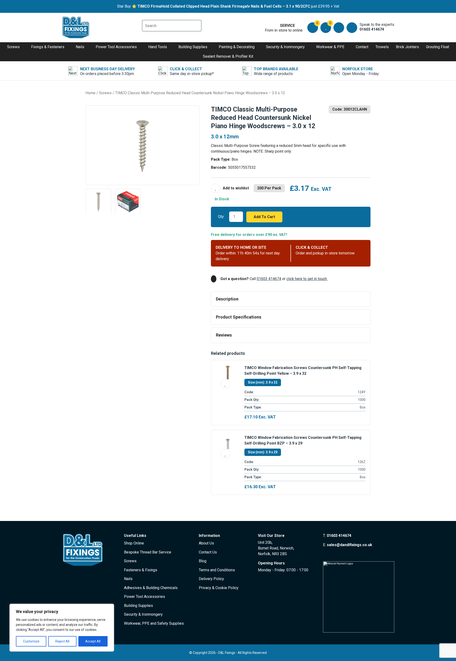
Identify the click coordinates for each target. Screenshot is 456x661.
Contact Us (208, 552)
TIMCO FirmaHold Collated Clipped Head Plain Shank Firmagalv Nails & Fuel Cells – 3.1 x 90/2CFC (224, 6)
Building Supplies (192, 47)
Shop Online (134, 543)
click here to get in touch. (307, 279)
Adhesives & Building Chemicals (151, 588)
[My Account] (338, 27)
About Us (206, 543)
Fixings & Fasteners (47, 47)
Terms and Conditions (217, 570)
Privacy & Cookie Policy (218, 588)
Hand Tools (157, 47)
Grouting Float (437, 47)
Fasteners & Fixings (140, 570)
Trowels (382, 47)
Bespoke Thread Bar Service (147, 552)
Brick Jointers (407, 47)
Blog (202, 561)
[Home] (76, 27)
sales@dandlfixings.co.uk (349, 545)
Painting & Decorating (237, 47)
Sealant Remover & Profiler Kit (228, 56)
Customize (31, 641)
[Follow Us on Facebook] (325, 554)
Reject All (62, 641)
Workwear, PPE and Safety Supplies (154, 623)
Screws (13, 47)
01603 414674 (269, 279)
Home (90, 93)
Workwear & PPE (330, 47)
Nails (80, 47)
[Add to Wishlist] (230, 188)
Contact (362, 47)
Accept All (92, 641)
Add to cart (264, 217)
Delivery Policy (211, 579)
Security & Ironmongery (285, 47)
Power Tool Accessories (116, 47)
